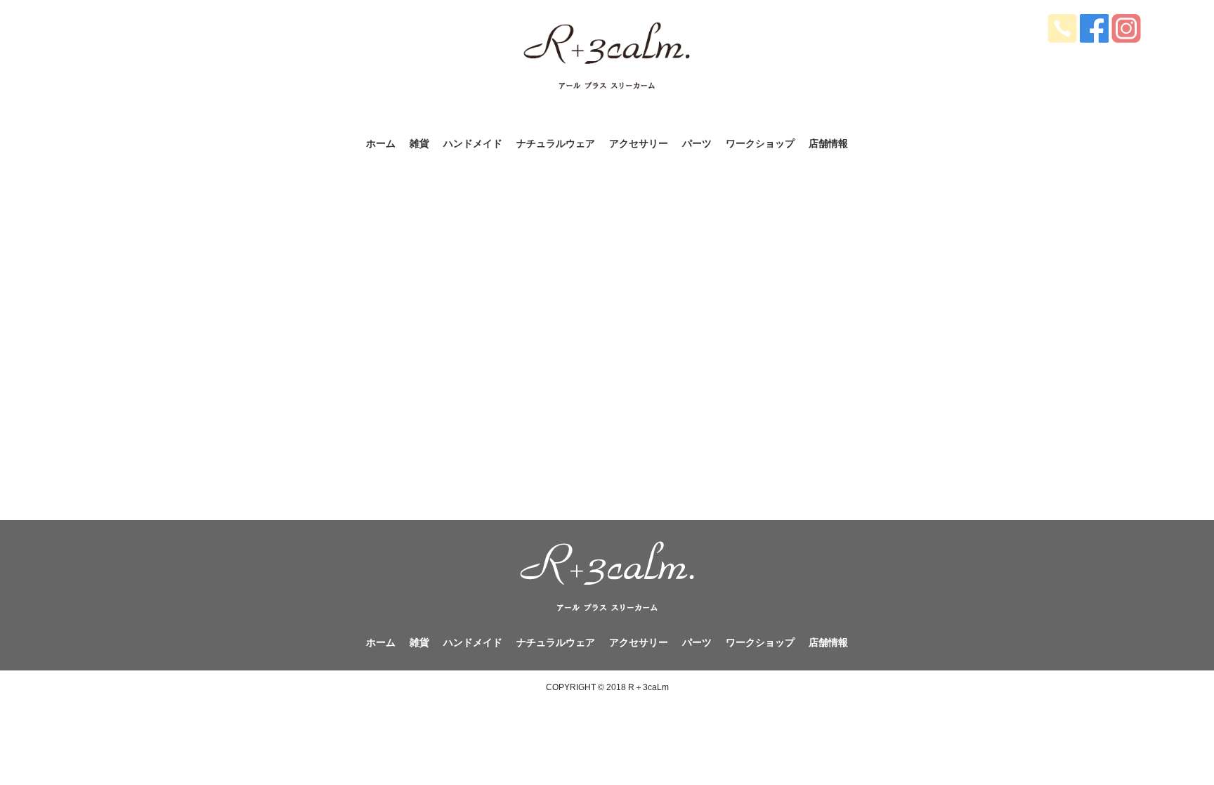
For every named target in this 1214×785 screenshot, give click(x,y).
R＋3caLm (648, 687)
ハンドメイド (472, 143)
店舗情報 (828, 143)
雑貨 (419, 143)
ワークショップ (760, 143)
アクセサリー (638, 143)
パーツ (697, 143)
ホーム (381, 143)
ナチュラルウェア (555, 143)
